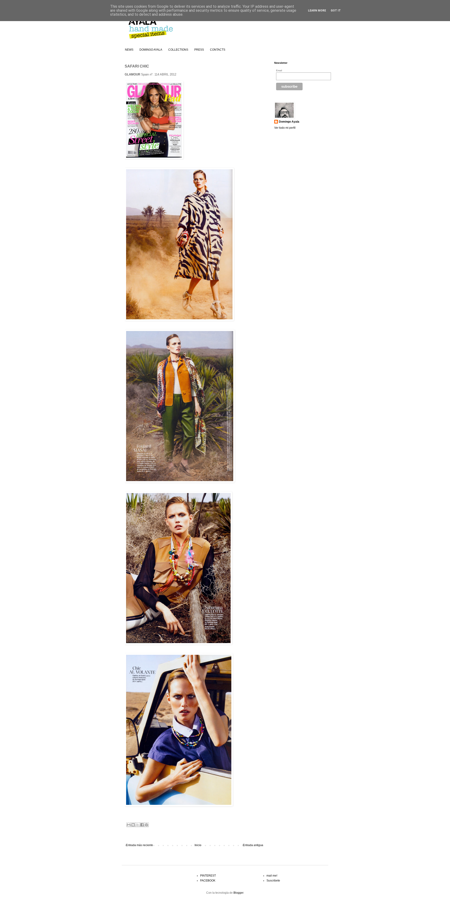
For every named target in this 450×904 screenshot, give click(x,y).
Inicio (198, 845)
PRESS (199, 49)
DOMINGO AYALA (150, 49)
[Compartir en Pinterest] (146, 824)
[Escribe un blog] (133, 824)
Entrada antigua (253, 845)
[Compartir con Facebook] (142, 824)
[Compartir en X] (137, 824)
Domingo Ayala (289, 121)
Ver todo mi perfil (285, 127)
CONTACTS (217, 49)
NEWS (129, 49)
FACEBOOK (207, 880)
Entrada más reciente (139, 845)
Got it (336, 10)
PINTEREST (208, 875)
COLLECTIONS (178, 49)
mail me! (271, 875)
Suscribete (273, 880)
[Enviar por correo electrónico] (128, 824)
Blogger (238, 892)
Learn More (317, 10)
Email (279, 70)
